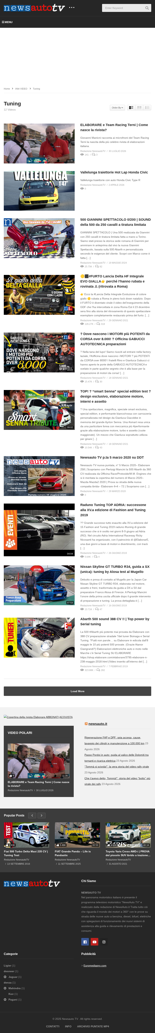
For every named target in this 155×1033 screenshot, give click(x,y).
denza (8, 982)
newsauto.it (97, 724)
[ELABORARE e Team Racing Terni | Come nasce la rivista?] (39, 143)
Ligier (8, 965)
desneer (9, 971)
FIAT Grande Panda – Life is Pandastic (73, 853)
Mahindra (14, 988)
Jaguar (13, 976)
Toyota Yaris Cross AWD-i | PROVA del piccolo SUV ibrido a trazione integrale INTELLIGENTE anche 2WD (127, 853)
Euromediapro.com (95, 965)
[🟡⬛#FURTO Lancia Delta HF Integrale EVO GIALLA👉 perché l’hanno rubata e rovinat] (39, 295)
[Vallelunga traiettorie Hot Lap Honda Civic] (39, 191)
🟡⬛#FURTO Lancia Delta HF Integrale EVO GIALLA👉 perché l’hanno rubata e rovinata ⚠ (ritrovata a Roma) (112, 281)
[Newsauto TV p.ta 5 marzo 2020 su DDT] (39, 476)
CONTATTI (52, 1026)
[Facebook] (85, 942)
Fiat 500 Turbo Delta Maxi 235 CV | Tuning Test (26, 853)
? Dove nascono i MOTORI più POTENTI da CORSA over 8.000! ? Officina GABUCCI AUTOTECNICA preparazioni (115, 339)
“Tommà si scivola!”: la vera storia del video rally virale (116, 766)
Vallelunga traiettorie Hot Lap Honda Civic (114, 172)
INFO (68, 1026)
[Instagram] (104, 942)
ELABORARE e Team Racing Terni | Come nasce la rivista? (38, 784)
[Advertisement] (77, 56)
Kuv (11, 993)
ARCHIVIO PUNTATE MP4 (93, 1026)
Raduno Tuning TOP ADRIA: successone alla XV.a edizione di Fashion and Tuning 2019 (113, 510)
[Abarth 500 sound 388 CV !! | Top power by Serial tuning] (39, 638)
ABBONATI (52, 717)
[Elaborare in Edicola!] (25, 717)
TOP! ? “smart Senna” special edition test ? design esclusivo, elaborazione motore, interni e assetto (115, 396)
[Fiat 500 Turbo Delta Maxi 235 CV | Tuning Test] (26, 835)
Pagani (13, 999)
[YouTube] (94, 942)
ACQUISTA (66, 717)
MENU (8, 22)
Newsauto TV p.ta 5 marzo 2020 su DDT (112, 457)
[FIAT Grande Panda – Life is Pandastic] (77, 835)
